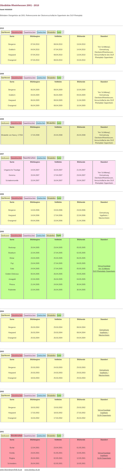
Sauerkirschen (29, 32)
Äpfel (59, 32)
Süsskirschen (17, 32)
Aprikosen (5, 123)
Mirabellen (51, 32)
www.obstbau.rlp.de (32, 470)
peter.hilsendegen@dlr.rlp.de (11, 470)
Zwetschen (41, 32)
